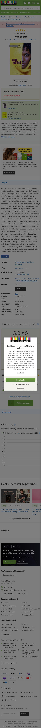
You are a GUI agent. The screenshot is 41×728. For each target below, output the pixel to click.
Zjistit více (20, 372)
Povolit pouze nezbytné (20, 384)
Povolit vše (20, 380)
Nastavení (20, 388)
